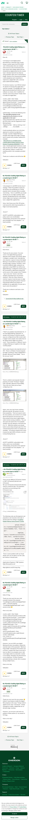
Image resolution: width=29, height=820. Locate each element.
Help (26, 19)
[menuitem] (22, 3)
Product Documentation (14, 794)
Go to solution (13, 41)
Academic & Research (7, 766)
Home (2, 7)
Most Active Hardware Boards (9, 9)
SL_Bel (23, 317)
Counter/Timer (23, 9)
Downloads (4, 794)
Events (22, 788)
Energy (17, 768)
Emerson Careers (23, 787)
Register (14, 19)
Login (20, 19)
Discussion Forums (18, 7)
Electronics (11, 768)
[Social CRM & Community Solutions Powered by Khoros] (14, 746)
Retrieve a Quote (7, 779)
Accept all (14, 813)
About (16, 787)
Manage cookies (14, 817)
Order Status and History (19, 777)
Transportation (6, 771)
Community (8, 7)
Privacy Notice (13, 807)
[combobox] (11, 24)
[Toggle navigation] (8, 3)
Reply (23, 165)
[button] (4, 165)
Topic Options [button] (5, 29)
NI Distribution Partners (7, 777)
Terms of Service (16, 779)
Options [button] (23, 52)
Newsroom (5, 788)
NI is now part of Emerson (7, 787)
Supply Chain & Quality (14, 788)
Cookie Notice (22, 807)
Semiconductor (19, 769)
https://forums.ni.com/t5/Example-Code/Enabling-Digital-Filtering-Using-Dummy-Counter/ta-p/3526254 (13, 142)
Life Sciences (11, 769)
